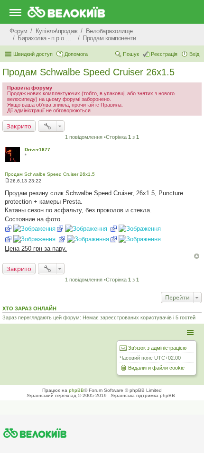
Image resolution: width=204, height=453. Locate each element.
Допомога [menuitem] (76, 54)
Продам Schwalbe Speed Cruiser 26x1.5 (88, 72)
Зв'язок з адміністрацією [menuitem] (157, 348)
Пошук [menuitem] (131, 54)
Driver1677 (37, 149)
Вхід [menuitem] (194, 54)
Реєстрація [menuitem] (164, 54)
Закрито (19, 126)
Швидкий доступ (33, 54)
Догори (196, 256)
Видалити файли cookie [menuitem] (156, 368)
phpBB (76, 390)
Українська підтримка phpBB (143, 395)
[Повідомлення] (7, 180)
